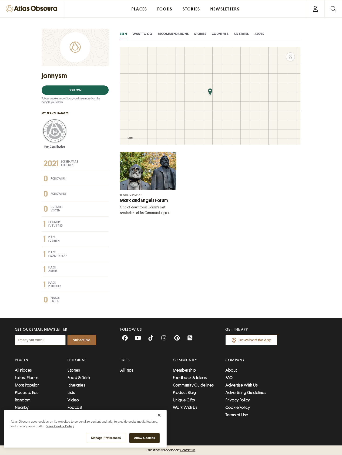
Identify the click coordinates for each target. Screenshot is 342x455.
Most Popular (27, 385)
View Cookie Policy (60, 426)
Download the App (255, 340)
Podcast (74, 407)
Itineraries (76, 385)
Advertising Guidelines (245, 392)
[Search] (333, 8)
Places (21, 360)
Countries (220, 33)
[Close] (159, 415)
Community (185, 360)
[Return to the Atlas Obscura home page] (32, 8)
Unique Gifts (184, 400)
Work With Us (185, 407)
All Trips (126, 370)
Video (73, 400)
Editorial (76, 360)
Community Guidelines (193, 385)
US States (241, 33)
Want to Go (142, 33)
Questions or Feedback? (171, 450)
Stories (200, 33)
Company (235, 360)
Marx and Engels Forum (144, 200)
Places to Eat (26, 392)
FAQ (229, 378)
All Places (23, 370)
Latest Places (27, 378)
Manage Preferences (106, 438)
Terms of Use (236, 415)
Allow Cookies (144, 438)
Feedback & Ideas (190, 378)
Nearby (22, 407)
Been (123, 33)
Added (260, 33)
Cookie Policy (237, 407)
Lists (71, 392)
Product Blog (184, 392)
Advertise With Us (241, 385)
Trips (125, 360)
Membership (184, 370)
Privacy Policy (237, 400)
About (231, 370)
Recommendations (173, 33)
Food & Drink (78, 378)
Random (23, 400)
